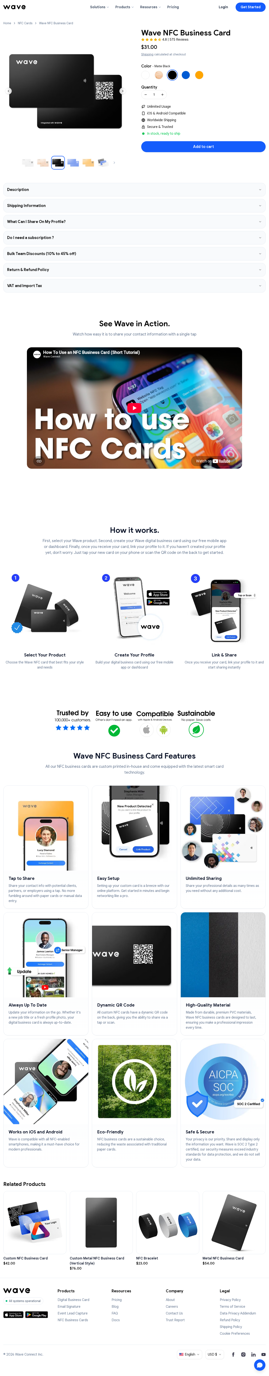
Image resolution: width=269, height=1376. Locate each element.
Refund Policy (230, 1320)
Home (7, 23)
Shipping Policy (231, 1327)
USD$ (212, 1354)
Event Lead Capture (73, 1313)
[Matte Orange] (199, 75)
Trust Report (175, 1320)
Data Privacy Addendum (238, 1313)
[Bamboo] (159, 75)
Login (223, 7)
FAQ (115, 1313)
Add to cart (203, 146)
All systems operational (25, 1301)
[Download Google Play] (36, 1314)
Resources (148, 7)
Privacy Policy (230, 1300)
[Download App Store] (13, 1314)
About (170, 1300)
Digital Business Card (73, 1300)
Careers (172, 1307)
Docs (116, 1320)
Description (18, 189)
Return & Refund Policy (28, 269)
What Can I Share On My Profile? (36, 221)
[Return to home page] (14, 7)
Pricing (173, 7)
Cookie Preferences (235, 1334)
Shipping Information (26, 205)
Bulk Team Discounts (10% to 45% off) (41, 253)
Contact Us (174, 1313)
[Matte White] (145, 75)
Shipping (147, 54)
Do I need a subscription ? (30, 237)
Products (122, 7)
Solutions (97, 7)
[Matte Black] (172, 75)
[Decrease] (145, 94)
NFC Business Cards (73, 1320)
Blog (115, 1307)
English (190, 1354)
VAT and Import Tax (24, 285)
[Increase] (162, 94)
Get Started (251, 7)
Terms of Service (232, 1307)
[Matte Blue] (186, 75)
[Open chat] (260, 1365)
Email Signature (69, 1307)
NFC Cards (25, 23)
